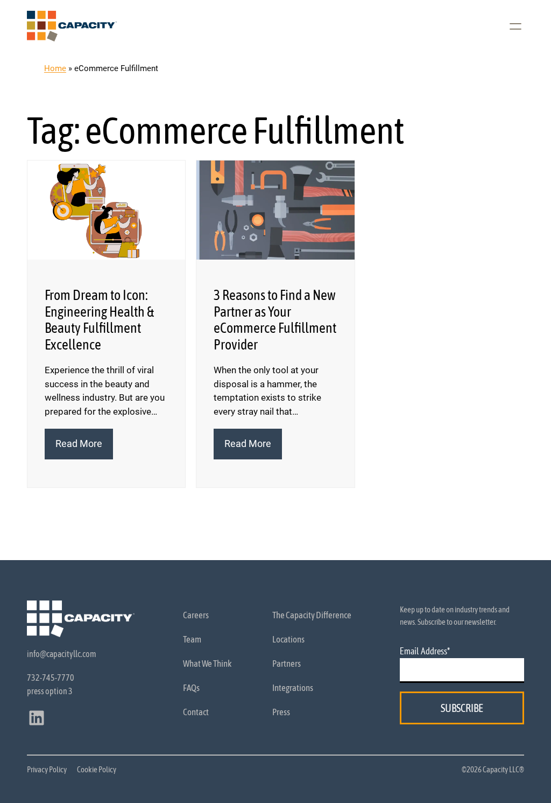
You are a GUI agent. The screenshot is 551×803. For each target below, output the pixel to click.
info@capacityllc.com (61, 654)
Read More (84, 448)
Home (55, 68)
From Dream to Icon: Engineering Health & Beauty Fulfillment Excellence (99, 319)
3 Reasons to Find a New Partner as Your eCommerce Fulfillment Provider (275, 319)
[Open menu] (515, 26)
